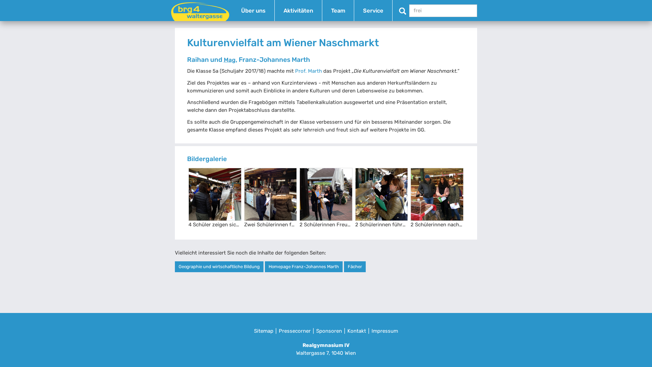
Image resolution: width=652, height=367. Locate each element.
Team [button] (338, 10)
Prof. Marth (308, 71)
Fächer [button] (355, 266)
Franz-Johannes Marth (267, 60)
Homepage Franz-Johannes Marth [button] (304, 266)
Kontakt (356, 331)
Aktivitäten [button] (298, 10)
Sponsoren (329, 331)
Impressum (385, 331)
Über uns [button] (253, 10)
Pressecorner (295, 331)
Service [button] (373, 10)
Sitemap (263, 331)
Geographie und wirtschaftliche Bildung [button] (219, 266)
